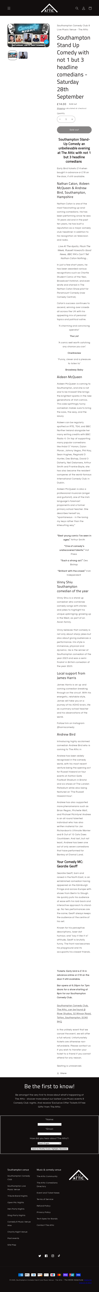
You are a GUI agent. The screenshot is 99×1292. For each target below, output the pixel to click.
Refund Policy (44, 1206)
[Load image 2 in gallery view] (23, 55)
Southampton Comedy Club (18, 1177)
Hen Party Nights (15, 1209)
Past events (13, 1238)
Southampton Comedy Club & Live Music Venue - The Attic (39, 1280)
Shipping (61, 108)
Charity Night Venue (17, 1232)
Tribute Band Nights (17, 1196)
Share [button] (63, 1073)
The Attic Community (47, 1176)
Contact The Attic (45, 1225)
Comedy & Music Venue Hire (19, 1223)
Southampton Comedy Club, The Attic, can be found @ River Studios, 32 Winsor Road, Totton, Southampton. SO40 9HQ (74, 1013)
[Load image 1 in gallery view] (12, 55)
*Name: (49, 1119)
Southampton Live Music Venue (16, 1187)
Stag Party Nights (16, 1215)
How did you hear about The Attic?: (49, 1138)
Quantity (61, 113)
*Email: (49, 1129)
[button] (9, 8)
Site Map (11, 1245)
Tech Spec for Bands (47, 1219)
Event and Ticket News (48, 1193)
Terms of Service (45, 1199)
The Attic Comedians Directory (47, 1184)
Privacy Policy (44, 1212)
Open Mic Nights (15, 1202)
